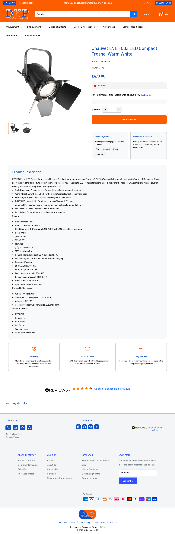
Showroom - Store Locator (59, 478)
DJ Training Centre (91, 473)
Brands (50, 460)
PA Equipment (12, 26)
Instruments (11, 35)
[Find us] (22, 427)
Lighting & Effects (57, 26)
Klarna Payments (90, 469)
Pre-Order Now (129, 119)
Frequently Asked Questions (95, 460)
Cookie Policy (85, 522)
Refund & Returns (26, 460)
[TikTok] (96, 426)
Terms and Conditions (67, 522)
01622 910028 (27, 3)
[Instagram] (84, 426)
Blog (84, 464)
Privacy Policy (100, 522)
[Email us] (15, 427)
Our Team (51, 473)
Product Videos (89, 478)
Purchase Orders (26, 473)
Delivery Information (28, 464)
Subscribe (128, 480)
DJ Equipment (34, 26)
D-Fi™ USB (99, 179)
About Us (51, 464)
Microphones (109, 26)
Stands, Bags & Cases (133, 26)
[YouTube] (90, 426)
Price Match (147, 3)
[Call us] (8, 427)
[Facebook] (78, 426)
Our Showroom (165, 3)
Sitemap (113, 522)
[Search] (133, 14)
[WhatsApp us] (29, 427)
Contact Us (11, 3)
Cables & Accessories (84, 26)
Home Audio (31, 35)
